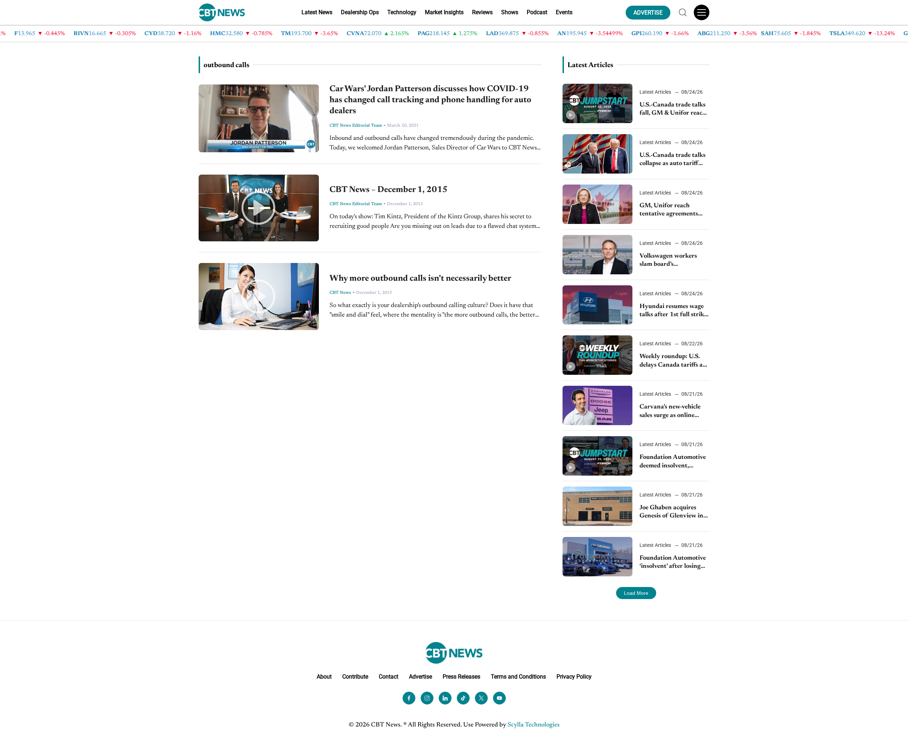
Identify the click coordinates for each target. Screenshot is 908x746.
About (324, 676)
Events (564, 12)
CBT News (340, 293)
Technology (401, 12)
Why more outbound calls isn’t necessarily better (420, 278)
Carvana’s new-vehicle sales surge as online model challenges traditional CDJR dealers (674, 412)
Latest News (316, 12)
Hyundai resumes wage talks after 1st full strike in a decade (673, 311)
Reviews (482, 12)
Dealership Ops (360, 12)
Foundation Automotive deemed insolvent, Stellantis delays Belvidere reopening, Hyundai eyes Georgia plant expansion (673, 462)
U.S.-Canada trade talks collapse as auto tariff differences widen (672, 160)
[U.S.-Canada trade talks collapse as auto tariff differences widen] (597, 154)
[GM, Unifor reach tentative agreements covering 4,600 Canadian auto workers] (597, 204)
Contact (388, 676)
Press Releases (461, 676)
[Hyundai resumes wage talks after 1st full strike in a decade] (597, 305)
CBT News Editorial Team (356, 126)
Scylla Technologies (534, 725)
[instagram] (427, 698)
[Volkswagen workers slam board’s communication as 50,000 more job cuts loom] (597, 254)
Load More (636, 593)
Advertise (420, 676)
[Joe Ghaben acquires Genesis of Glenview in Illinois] (597, 506)
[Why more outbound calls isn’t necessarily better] (259, 296)
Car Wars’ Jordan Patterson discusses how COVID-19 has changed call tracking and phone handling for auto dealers (430, 100)
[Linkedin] (445, 698)
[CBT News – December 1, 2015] (259, 208)
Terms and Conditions (518, 676)
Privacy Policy (574, 676)
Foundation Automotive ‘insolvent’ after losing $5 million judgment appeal (673, 563)
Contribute (355, 676)
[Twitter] (481, 698)
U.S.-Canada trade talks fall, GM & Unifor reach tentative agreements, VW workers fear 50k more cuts (673, 110)
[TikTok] (463, 698)
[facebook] (409, 698)
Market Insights (444, 12)
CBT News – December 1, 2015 (389, 190)
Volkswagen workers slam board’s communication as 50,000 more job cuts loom (669, 261)
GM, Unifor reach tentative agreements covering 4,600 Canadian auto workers (672, 211)
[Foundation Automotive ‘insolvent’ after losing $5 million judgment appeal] (597, 556)
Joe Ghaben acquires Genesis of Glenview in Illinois (671, 513)
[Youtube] (499, 698)
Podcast (537, 12)
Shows (509, 12)
